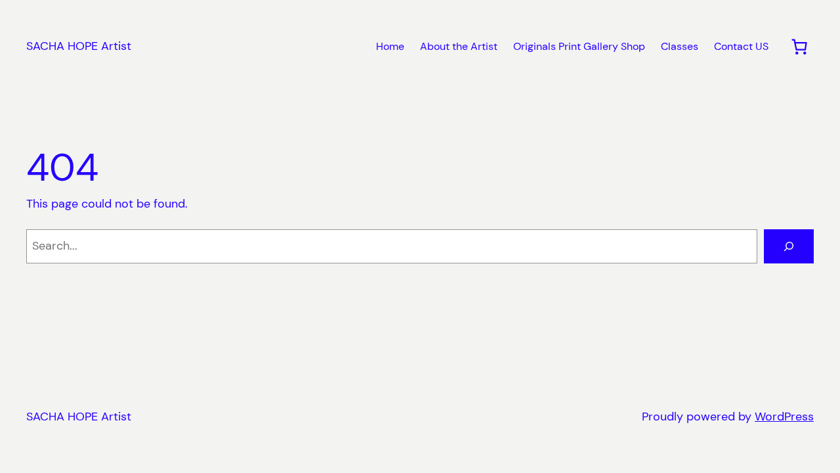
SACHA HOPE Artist (78, 46)
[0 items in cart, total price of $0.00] (799, 46)
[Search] (789, 246)
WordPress (784, 416)
